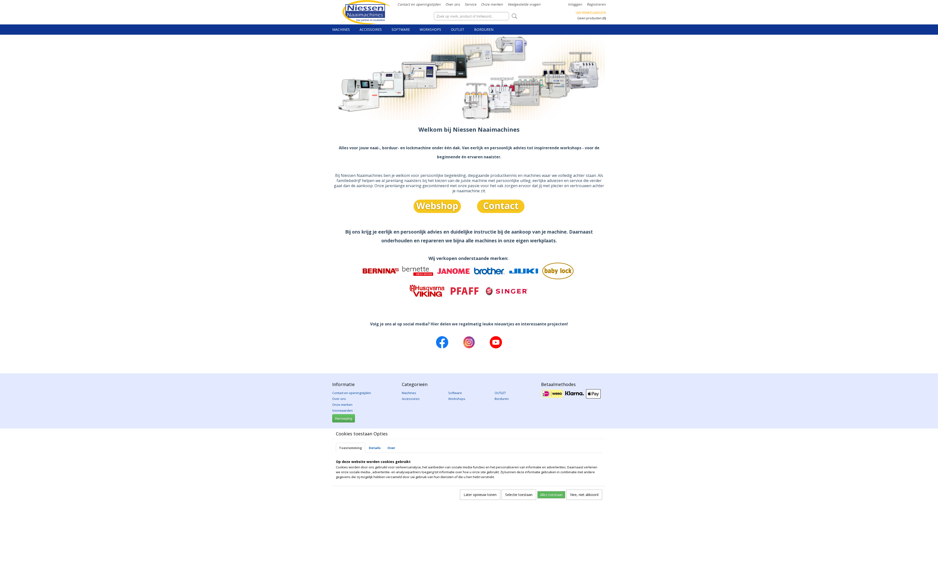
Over (391, 448)
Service (470, 4)
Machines (341, 29)
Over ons (452, 4)
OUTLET (457, 29)
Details (375, 448)
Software (401, 29)
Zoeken (513, 16)
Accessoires (371, 29)
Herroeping (343, 418)
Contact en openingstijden (419, 4)
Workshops (430, 29)
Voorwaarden (342, 410)
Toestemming (350, 448)
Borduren (483, 29)
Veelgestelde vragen (524, 4)
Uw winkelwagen (591, 13)
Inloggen (575, 4)
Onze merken (492, 4)
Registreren (596, 4)
